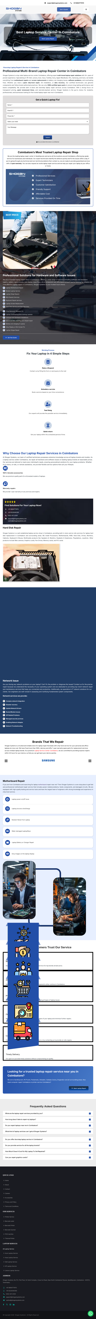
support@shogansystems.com (57, 3)
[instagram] (10, 1304)
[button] (48, 1113)
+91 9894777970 (78, 3)
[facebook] (3, 1304)
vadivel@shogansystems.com (17, 521)
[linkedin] (13, 1304)
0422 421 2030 (13, 515)
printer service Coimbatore (41, 1082)
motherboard (42, 784)
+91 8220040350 (13, 512)
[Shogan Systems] (14, 8)
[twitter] (7, 1304)
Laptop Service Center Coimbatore (46, 750)
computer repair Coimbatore (20, 1082)
